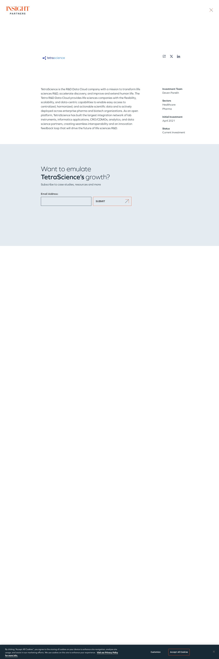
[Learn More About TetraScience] (164, 56)
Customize (155, 652)
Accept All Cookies (179, 652)
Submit (100, 201)
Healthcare (169, 104)
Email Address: (49, 193)
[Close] (213, 651)
